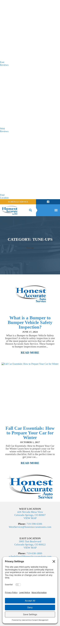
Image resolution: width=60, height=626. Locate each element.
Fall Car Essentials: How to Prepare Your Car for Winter (30, 433)
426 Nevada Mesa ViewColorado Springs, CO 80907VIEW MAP (30, 515)
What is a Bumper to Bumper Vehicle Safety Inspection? (30, 322)
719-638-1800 (34, 553)
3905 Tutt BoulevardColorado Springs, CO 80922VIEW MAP (30, 544)
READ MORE (30, 352)
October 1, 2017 (30, 442)
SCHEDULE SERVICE (18, 202)
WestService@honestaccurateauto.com (30, 526)
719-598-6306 (34, 523)
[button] (30, 210)
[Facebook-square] (48, 202)
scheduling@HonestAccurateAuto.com (30, 556)
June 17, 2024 (30, 332)
